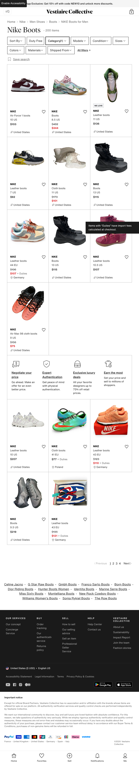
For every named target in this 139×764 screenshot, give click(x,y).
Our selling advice (68, 631)
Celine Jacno (13, 584)
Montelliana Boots (61, 593)
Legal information (44, 676)
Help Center (95, 624)
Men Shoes (37, 21)
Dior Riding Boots (20, 589)
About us (118, 627)
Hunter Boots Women (53, 589)
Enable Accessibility (13, 3)
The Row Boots (106, 598)
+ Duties (22, 273)
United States (37, 741)
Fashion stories (122, 648)
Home (11, 21)
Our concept (13, 624)
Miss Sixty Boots (31, 593)
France (7, 741)
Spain (60, 741)
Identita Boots (84, 589)
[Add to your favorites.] (43, 112)
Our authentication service (45, 637)
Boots (53, 21)
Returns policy (41, 648)
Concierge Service (12, 631)
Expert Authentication (52, 374)
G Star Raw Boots (41, 584)
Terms (60, 676)
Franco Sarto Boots (95, 584)
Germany (50, 741)
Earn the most (113, 372)
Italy (68, 741)
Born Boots (122, 584)
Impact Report (121, 637)
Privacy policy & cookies (80, 676)
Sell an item (69, 639)
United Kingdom (21, 741)
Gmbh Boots (67, 584)
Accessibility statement (19, 676)
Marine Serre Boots (113, 589)
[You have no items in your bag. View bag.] (131, 11)
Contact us (94, 629)
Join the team (121, 643)
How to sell (68, 624)
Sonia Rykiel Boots (76, 598)
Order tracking (42, 626)
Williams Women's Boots (40, 598)
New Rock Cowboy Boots (97, 593)
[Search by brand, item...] (7, 11)
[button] (131, 11)
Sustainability (121, 632)
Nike (22, 21)
